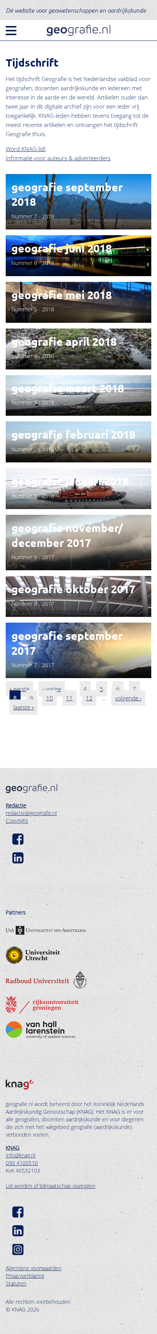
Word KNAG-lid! (26, 149)
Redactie (16, 805)
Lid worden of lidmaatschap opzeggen (50, 1185)
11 (71, 698)
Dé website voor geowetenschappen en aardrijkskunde (76, 10)
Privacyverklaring (25, 1275)
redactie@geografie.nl (31, 813)
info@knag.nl (20, 1155)
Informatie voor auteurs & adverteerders (58, 158)
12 (91, 698)
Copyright (17, 820)
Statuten (16, 1283)
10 (51, 698)
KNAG (12, 1147)
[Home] (79, 30)
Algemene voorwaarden (33, 1268)
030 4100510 (22, 1162)
